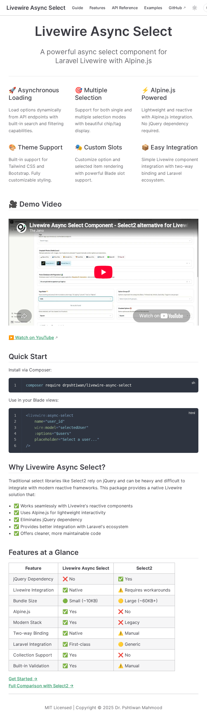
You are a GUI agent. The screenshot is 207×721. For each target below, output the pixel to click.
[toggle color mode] (194, 8)
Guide (77, 7)
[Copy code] (191, 385)
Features (97, 7)
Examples (153, 7)
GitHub (175, 7)
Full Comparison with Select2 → (41, 685)
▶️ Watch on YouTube (31, 337)
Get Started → (23, 678)
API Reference (125, 7)
